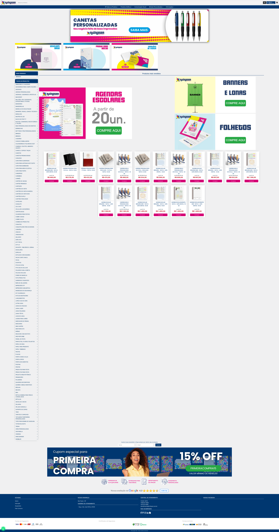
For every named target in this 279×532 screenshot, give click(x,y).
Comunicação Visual (140, 7)
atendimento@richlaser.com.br (149, 506)
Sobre (16, 501)
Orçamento (18, 506)
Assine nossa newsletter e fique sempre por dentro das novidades (139, 442)
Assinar (158, 445)
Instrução (17, 503)
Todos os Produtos (111, 7)
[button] (80, 26)
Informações (169, 7)
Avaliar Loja (164, 490)
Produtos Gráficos (126, 7)
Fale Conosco (19, 508)
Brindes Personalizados (156, 7)
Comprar (51, 181)
